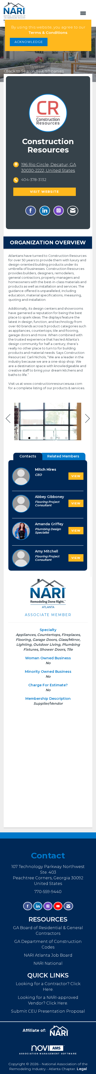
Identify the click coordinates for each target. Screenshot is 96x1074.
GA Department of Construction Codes (48, 944)
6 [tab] (66, 438)
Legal (82, 1069)
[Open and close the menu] (58, 13)
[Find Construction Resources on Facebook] (30, 211)
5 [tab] (59, 438)
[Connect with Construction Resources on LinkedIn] (44, 211)
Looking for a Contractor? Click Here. (48, 986)
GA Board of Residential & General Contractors (48, 930)
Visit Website (44, 191)
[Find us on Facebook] (27, 906)
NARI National (48, 963)
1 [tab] (29, 438)
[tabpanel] (47, 422)
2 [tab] (36, 438)
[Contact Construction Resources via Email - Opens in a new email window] (72, 211)
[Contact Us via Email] (68, 906)
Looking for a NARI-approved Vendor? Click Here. (48, 1000)
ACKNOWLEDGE (29, 42)
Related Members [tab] (63, 456)
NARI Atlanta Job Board (48, 955)
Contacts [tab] (27, 456)
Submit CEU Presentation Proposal (48, 1011)
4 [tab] (51, 438)
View (75, 476)
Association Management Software (48, 1054)
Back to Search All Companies (35, 71)
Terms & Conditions (47, 32)
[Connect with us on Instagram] (47, 906)
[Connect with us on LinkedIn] (37, 906)
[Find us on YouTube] (58, 906)
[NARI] (61, 1031)
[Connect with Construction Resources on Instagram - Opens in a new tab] (58, 211)
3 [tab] (44, 438)
